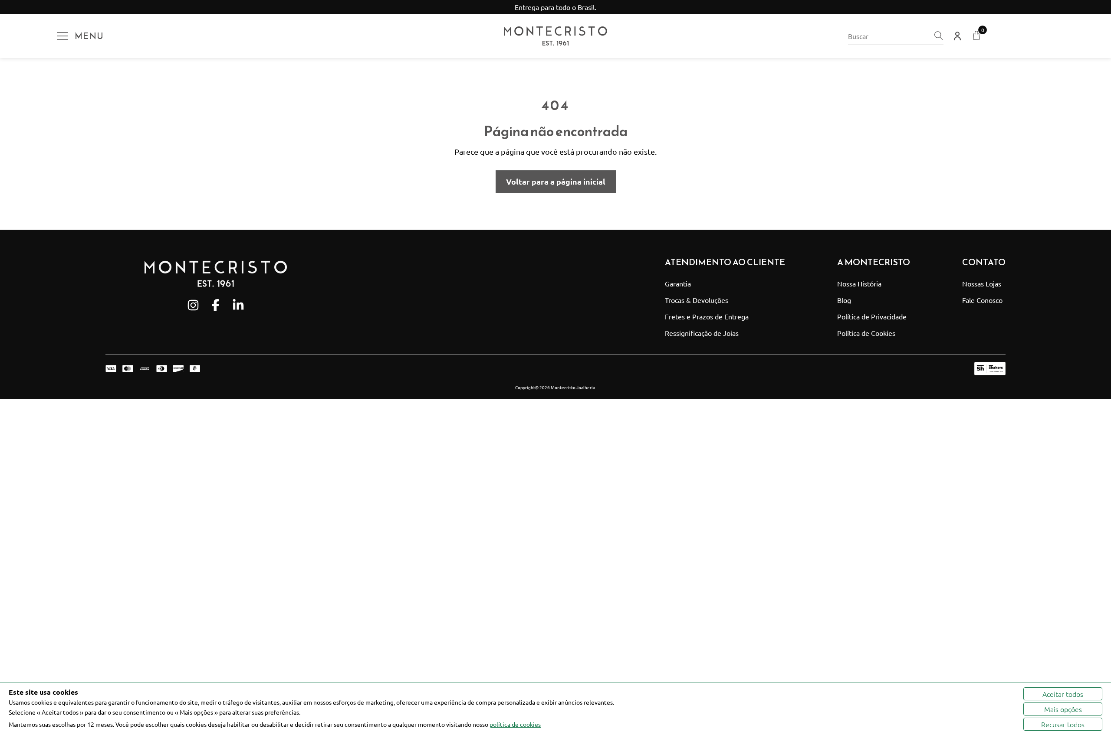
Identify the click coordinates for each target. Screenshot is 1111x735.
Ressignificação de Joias (702, 332)
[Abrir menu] (62, 36)
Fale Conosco (982, 300)
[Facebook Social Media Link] (216, 305)
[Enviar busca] (938, 36)
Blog (844, 300)
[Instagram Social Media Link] (193, 305)
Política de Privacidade (872, 316)
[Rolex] (1022, 36)
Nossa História (859, 283)
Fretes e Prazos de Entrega (707, 316)
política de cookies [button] (515, 724)
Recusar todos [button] (1063, 724)
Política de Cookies (866, 332)
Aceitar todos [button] (1062, 694)
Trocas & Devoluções (696, 300)
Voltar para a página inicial (555, 181)
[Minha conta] (957, 36)
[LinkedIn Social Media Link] (238, 305)
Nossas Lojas (981, 283)
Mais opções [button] (1063, 709)
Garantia (678, 283)
